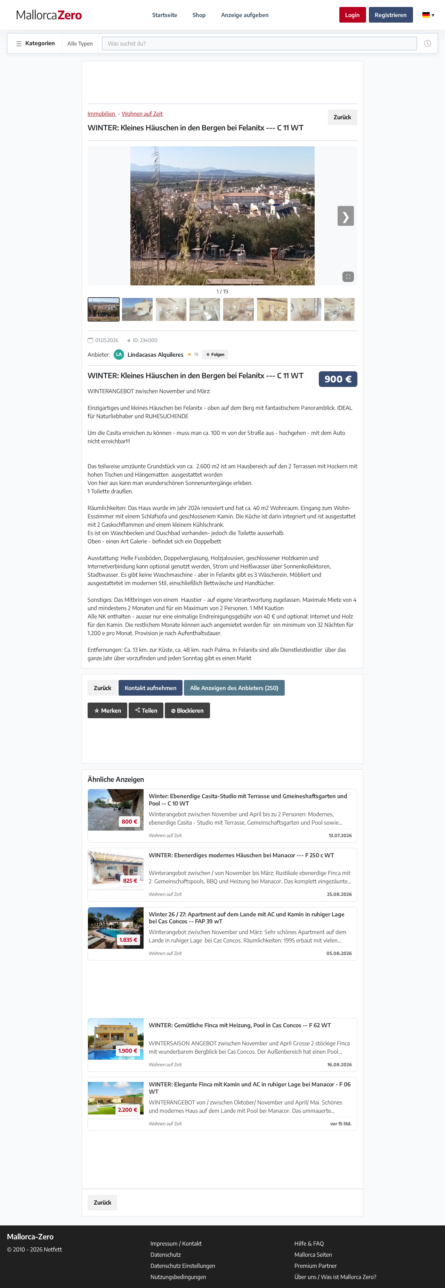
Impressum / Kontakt (176, 1243)
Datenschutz (166, 1254)
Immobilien (102, 113)
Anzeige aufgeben (245, 14)
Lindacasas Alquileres (156, 354)
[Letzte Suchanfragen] (428, 43)
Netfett (53, 1249)
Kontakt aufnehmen (151, 687)
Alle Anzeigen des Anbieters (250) (234, 687)
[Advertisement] (222, 82)
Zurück (342, 117)
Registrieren (391, 14)
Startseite (164, 14)
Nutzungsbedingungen (178, 1276)
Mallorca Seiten (313, 1254)
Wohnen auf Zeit (142, 113)
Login (352, 14)
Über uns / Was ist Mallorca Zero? (335, 1276)
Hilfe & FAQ (309, 1243)
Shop (199, 14)
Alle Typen (80, 43)
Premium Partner (315, 1265)
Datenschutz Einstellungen (183, 1265)
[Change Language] (428, 15)
